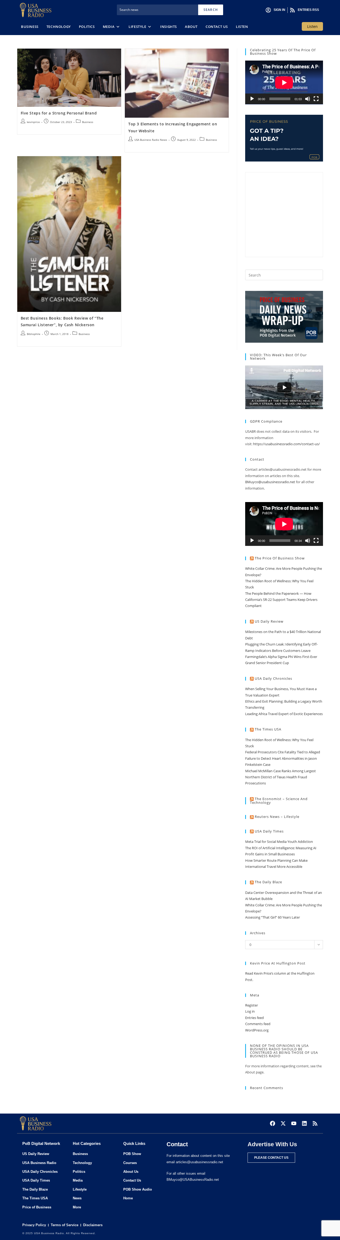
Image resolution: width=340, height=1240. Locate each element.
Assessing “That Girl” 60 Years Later (272, 917)
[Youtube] (293, 1123)
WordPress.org (257, 1030)
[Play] (252, 98)
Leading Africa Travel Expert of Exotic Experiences (284, 713)
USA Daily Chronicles (273, 678)
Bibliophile (33, 334)
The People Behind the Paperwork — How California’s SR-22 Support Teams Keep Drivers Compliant (281, 599)
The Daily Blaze (268, 882)
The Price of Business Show (280, 558)
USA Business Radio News (150, 140)
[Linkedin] (304, 1123)
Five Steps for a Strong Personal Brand (59, 113)
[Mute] (307, 98)
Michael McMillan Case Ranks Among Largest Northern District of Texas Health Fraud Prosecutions (280, 777)
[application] (284, 82)
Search (210, 9)
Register (251, 1005)
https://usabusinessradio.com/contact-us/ (286, 443)
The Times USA (268, 729)
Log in (250, 1011)
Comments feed (257, 1023)
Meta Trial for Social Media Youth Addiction (279, 841)
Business (87, 122)
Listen (312, 26)
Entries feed (254, 1017)
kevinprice (33, 122)
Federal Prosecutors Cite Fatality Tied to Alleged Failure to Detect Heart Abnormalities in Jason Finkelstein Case (282, 758)
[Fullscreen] (316, 98)
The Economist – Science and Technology (279, 800)
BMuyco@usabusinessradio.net (270, 481)
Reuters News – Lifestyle (277, 816)
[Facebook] (272, 1123)
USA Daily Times (269, 831)
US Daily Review (269, 621)
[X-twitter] (283, 1123)
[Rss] (315, 1123)
